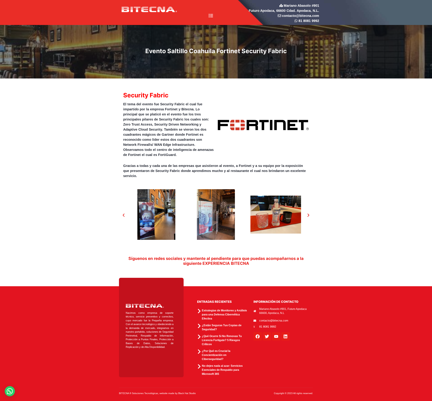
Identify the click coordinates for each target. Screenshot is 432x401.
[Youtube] (276, 336)
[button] (211, 16)
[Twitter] (267, 336)
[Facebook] (257, 336)
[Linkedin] (285, 336)
